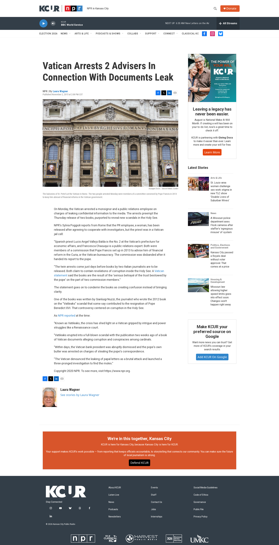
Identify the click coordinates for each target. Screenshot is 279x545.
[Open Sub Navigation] (70, 33)
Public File (199, 509)
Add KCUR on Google (212, 357)
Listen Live (113, 495)
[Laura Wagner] (50, 397)
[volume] (53, 23)
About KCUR (114, 487)
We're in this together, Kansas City (139, 438)
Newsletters (114, 516)
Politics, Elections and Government (220, 246)
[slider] (58, 23)
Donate (231, 8)
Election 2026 (48, 33)
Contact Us (156, 502)
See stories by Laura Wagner (79, 395)
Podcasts (113, 509)
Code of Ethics (201, 495)
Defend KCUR (139, 463)
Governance (200, 502)
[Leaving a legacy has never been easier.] (212, 78)
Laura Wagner (60, 91)
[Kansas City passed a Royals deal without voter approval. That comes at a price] (198, 251)
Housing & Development (218, 280)
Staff (153, 495)
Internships (156, 516)
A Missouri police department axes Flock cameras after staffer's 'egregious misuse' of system (222, 225)
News (64, 33)
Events (154, 487)
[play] (43, 23)
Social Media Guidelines (205, 487)
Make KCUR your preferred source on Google (212, 331)
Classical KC (190, 33)
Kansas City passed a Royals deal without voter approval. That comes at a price (222, 259)
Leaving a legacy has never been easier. (212, 111)
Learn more (212, 152)
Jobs (153, 509)
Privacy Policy (200, 516)
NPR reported (66, 315)
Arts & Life (82, 33)
